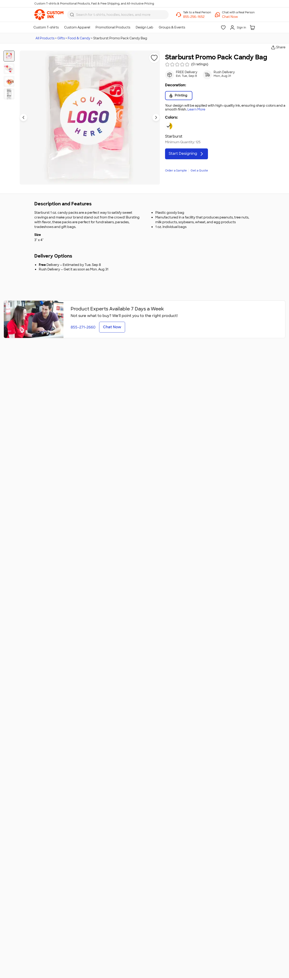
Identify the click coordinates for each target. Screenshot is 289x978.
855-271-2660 (83, 327)
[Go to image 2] (9, 68)
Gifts (61, 38)
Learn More (196, 109)
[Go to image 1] (9, 56)
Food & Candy (79, 38)
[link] (48, 14)
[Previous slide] (23, 117)
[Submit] (72, 14)
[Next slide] (156, 117)
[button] (238, 17)
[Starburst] (168, 126)
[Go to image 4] (9, 94)
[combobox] (118, 14)
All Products (44, 38)
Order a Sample (176, 170)
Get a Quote (199, 170)
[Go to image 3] (9, 81)
